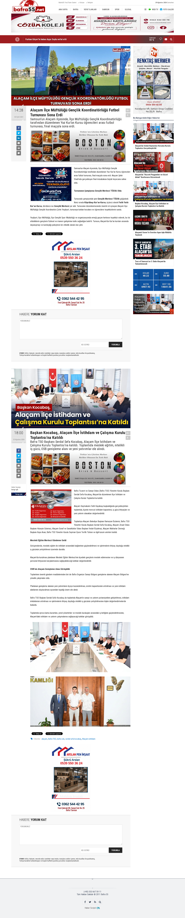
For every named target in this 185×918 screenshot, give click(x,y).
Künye (82, 3)
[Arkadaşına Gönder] (19, 143)
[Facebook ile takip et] (84, 902)
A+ (128, 110)
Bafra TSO (52, 739)
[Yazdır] (19, 148)
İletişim (90, 3)
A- (128, 115)
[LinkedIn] (19, 138)
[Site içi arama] (171, 39)
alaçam (44, 739)
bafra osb (60, 739)
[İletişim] (165, 39)
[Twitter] (19, 133)
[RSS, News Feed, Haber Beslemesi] (95, 902)
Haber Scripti (90, 908)
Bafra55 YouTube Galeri (67, 3)
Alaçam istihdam (88, 739)
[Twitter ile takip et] (89, 902)
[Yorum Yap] (19, 153)
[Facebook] (19, 128)
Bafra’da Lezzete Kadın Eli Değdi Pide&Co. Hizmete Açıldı (52, 39)
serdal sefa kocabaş (73, 739)
